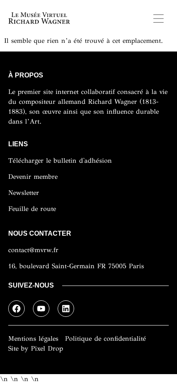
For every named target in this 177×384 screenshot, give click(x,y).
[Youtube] (41, 308)
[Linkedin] (66, 308)
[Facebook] (16, 308)
